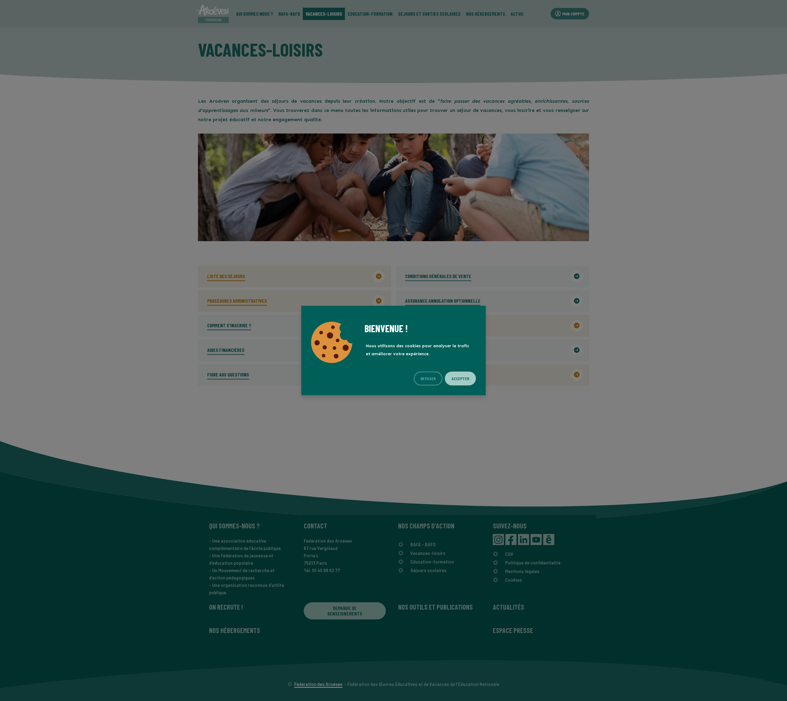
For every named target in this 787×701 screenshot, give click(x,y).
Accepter (460, 378)
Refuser (428, 378)
